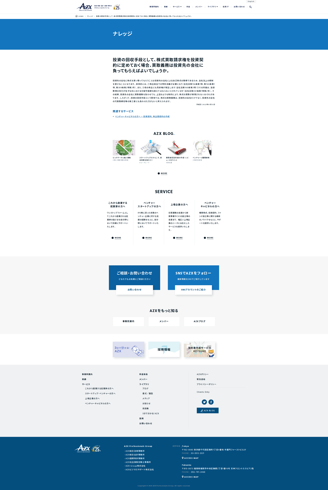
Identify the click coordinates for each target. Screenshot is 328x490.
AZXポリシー (203, 374)
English (251, 1)
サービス (176, 7)
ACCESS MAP (191, 458)
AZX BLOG (209, 410)
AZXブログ (199, 321)
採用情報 (164, 349)
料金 (188, 7)
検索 (250, 7)
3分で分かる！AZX (128, 349)
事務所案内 (154, 7)
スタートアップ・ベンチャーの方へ (100, 393)
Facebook (211, 402)
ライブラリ (212, 7)
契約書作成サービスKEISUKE (199, 349)
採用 (225, 7)
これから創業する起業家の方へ (99, 388)
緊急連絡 (201, 379)
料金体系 (143, 374)
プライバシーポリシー (206, 384)
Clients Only (203, 392)
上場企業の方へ (92, 398)
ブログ (145, 388)
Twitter (204, 402)
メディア (146, 398)
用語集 (145, 408)
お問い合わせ (239, 7)
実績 (166, 7)
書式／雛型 (147, 393)
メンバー (199, 7)
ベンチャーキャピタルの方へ (98, 403)
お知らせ (146, 403)
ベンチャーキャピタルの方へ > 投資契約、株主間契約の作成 (142, 116)
